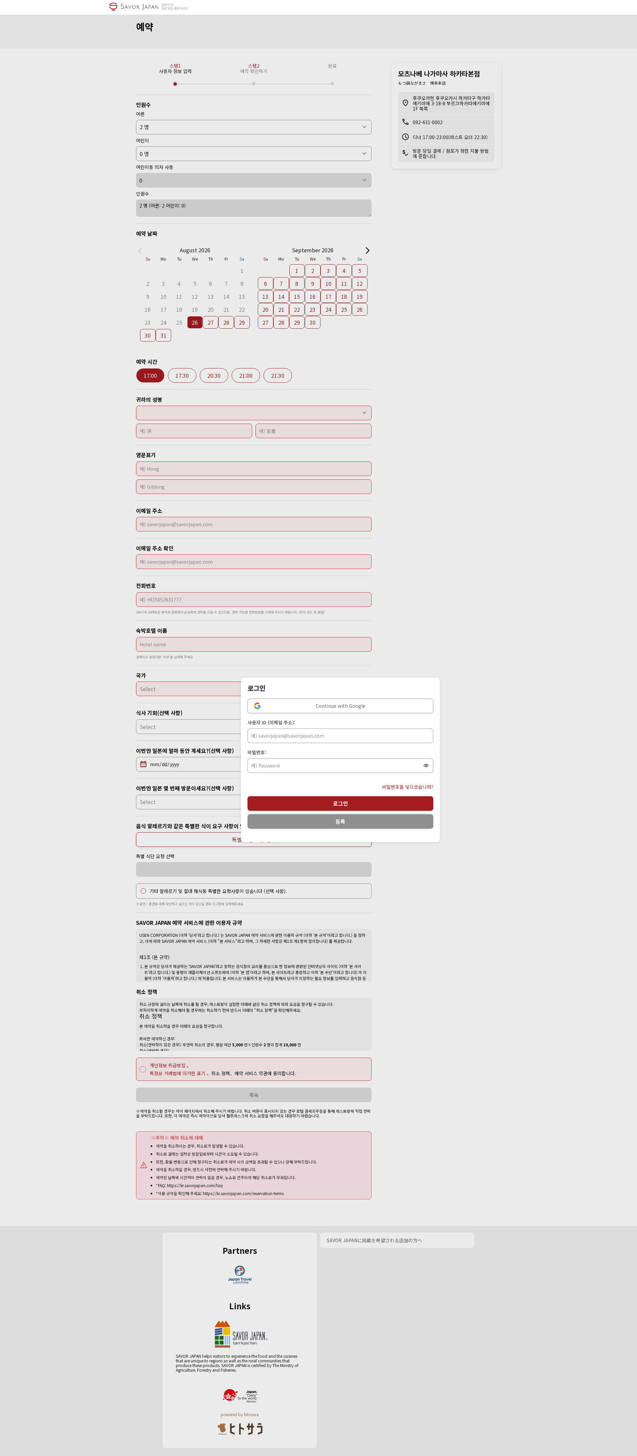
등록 (340, 821)
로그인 (340, 803)
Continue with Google (340, 705)
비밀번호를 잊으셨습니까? (407, 786)
